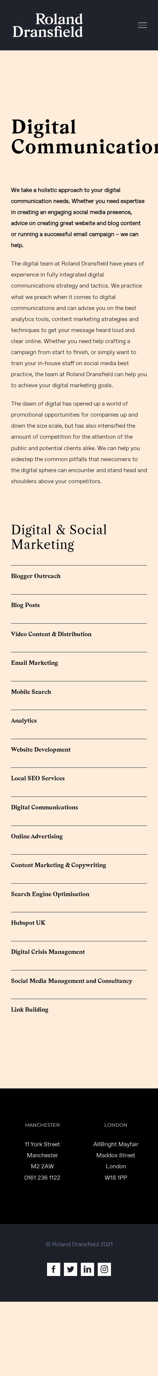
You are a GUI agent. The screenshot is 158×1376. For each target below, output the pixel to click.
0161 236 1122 (42, 1177)
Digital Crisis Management (48, 951)
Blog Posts (25, 605)
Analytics (24, 720)
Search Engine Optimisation (50, 894)
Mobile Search (31, 691)
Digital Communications (44, 807)
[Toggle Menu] (143, 25)
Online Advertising (37, 836)
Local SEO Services (38, 778)
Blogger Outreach (36, 576)
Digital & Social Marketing (59, 537)
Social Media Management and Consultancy (71, 980)
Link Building (30, 1009)
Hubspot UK (28, 922)
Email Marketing (34, 662)
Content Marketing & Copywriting (58, 865)
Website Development (41, 749)
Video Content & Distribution (51, 634)
